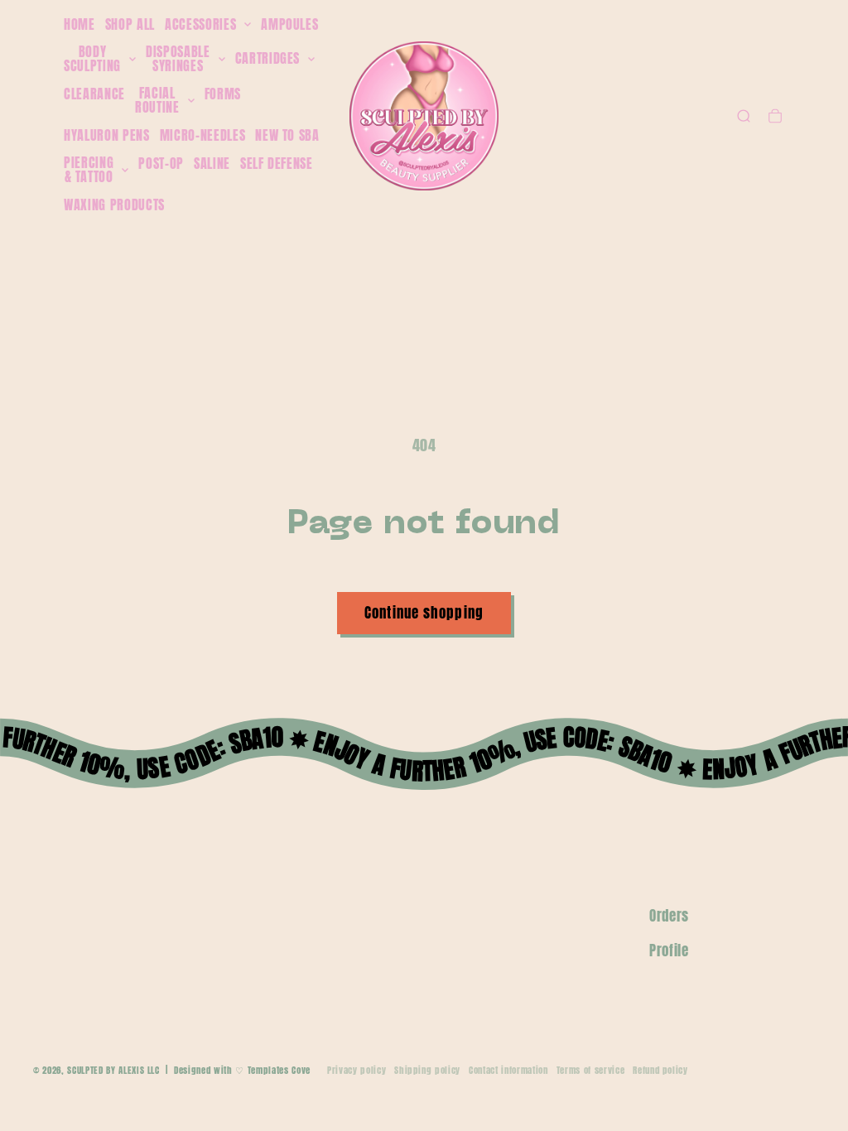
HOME (79, 24)
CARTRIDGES (268, 58)
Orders (669, 915)
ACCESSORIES (200, 24)
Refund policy (660, 1070)
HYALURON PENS (107, 135)
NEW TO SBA (287, 135)
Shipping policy (427, 1070)
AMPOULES (289, 24)
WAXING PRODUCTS (114, 204)
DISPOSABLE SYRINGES (178, 59)
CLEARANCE (94, 93)
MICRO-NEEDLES (203, 135)
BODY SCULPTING (92, 59)
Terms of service (590, 1070)
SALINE (212, 163)
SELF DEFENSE (276, 163)
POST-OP (161, 163)
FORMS (223, 93)
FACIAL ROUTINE (157, 100)
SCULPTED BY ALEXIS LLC (113, 1070)
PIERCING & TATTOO (88, 170)
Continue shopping (424, 613)
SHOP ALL (130, 24)
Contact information (508, 1070)
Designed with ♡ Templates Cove (242, 1070)
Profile (669, 950)
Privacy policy (356, 1070)
